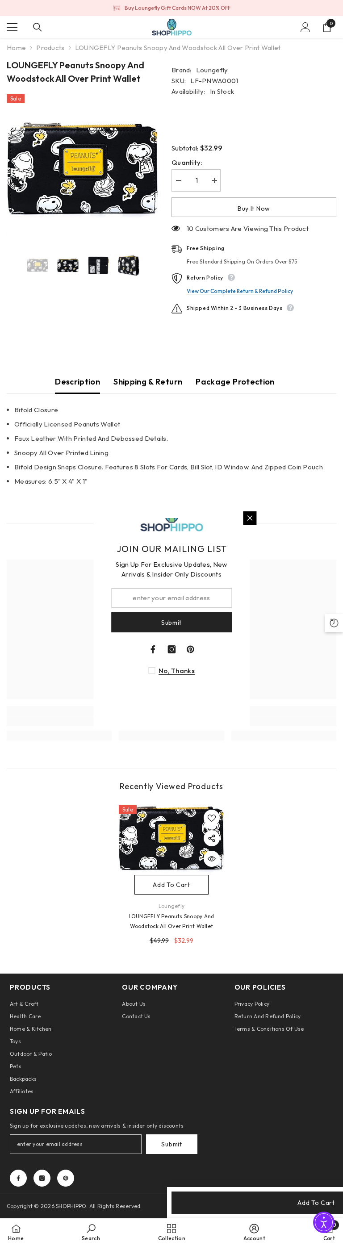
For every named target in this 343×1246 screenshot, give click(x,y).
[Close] (249, 518)
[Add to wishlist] (212, 818)
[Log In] (305, 27)
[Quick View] (212, 859)
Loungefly (212, 70)
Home (16, 47)
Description (77, 381)
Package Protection (235, 381)
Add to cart (171, 885)
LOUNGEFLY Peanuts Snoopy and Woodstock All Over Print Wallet (171, 921)
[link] (91, 1232)
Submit (171, 1144)
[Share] (212, 838)
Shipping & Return (147, 381)
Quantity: (187, 162)
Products (50, 47)
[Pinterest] (65, 1178)
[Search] (37, 27)
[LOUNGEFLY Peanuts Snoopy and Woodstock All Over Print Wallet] (171, 839)
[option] (171, 8)
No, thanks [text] (177, 670)
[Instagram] (41, 1178)
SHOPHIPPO (71, 1206)
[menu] (12, 27)
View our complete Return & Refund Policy (240, 291)
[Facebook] (18, 1178)
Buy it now (254, 209)
